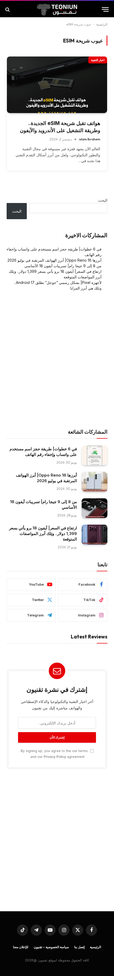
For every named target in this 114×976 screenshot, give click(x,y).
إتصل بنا (79, 947)
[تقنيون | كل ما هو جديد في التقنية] (57, 9)
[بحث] (8, 9)
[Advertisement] (57, 360)
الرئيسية (101, 24)
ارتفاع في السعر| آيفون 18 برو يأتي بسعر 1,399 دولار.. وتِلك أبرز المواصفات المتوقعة (43, 533)
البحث (102, 200)
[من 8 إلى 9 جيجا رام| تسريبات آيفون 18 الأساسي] (94, 508)
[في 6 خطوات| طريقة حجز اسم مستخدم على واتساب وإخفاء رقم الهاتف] (94, 455)
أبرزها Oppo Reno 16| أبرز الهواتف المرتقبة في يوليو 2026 (54, 260)
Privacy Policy (55, 757)
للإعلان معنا (20, 947)
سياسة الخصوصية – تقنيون (51, 947)
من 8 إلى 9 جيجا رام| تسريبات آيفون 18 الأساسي (63, 266)
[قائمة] (105, 9)
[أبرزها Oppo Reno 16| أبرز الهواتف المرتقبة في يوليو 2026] (94, 482)
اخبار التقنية (97, 60)
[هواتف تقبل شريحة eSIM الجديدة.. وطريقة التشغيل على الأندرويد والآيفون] (57, 85)
